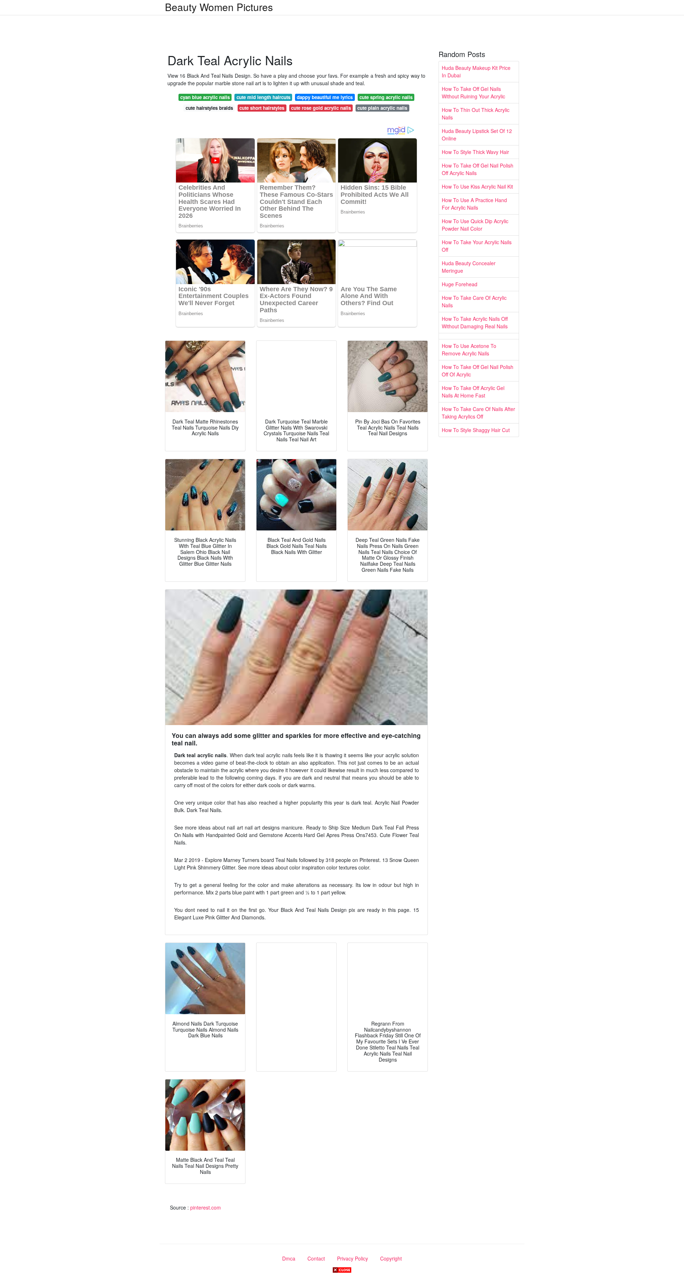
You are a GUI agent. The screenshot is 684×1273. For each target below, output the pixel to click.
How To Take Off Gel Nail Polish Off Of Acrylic (477, 370)
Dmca (288, 1258)
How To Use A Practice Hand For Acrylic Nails (474, 203)
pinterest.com (205, 1207)
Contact (316, 1258)
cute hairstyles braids (209, 107)
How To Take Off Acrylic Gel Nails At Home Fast (473, 391)
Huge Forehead (459, 284)
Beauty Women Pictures (219, 6)
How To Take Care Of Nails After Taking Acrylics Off (478, 412)
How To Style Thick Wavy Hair (475, 151)
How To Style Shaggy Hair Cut (476, 429)
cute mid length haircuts (263, 97)
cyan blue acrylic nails (205, 97)
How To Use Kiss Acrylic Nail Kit (477, 186)
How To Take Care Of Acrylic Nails (474, 301)
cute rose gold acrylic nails (321, 107)
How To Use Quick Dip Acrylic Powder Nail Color (475, 224)
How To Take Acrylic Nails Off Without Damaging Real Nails (475, 322)
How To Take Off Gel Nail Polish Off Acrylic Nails (477, 169)
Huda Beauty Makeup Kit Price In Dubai (476, 71)
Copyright (391, 1258)
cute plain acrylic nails (382, 107)
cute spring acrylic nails (386, 97)
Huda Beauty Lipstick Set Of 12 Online (477, 134)
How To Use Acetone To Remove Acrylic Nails (469, 349)
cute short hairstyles (261, 107)
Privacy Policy (352, 1258)
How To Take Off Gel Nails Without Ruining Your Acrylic (473, 92)
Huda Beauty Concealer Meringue (469, 267)
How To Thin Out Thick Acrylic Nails (475, 113)
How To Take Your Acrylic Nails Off (477, 245)
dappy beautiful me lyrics (325, 97)
